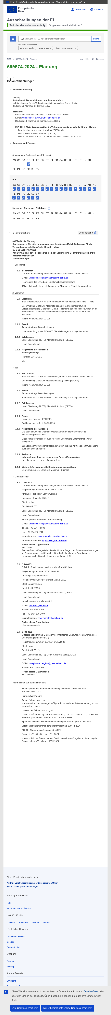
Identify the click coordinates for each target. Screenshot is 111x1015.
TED (9, 59)
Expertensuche (45, 48)
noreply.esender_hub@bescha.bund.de (47, 663)
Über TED (11, 961)
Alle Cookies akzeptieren (25, 1008)
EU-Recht (11, 981)
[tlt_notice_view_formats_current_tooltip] (95, 232)
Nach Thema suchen (64, 48)
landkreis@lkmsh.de (38, 605)
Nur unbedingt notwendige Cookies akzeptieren (67, 1008)
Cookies (10, 942)
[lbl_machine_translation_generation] (49, 208)
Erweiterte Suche (27, 48)
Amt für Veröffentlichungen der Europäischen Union (32, 883)
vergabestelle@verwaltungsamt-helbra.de (41, 118)
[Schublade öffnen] (10, 79)
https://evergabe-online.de (54, 540)
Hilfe (9, 903)
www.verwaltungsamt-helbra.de (52, 536)
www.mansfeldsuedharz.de (50, 618)
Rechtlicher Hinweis (16, 936)
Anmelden (80, 9)
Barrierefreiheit (14, 947)
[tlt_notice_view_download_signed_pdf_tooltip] (28, 164)
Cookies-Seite (91, 991)
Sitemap (10, 967)
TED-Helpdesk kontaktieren (19, 908)
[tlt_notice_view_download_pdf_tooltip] (14, 189)
